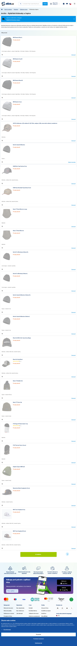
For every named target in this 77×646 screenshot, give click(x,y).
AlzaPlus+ (43, 613)
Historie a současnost (34, 616)
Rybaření (16, 9)
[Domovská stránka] (1, 9)
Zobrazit (73, 55)
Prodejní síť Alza (8, 616)
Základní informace (33, 613)
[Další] (67, 554)
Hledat (45, 3)
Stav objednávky (20, 608)
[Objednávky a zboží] (64, 4)
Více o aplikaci (11, 590)
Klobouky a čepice (33, 9)
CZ (59, 615)
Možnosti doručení (8, 608)
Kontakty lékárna (33, 610)
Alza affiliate (44, 616)
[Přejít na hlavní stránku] (8, 4)
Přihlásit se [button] (55, 4)
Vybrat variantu (71, 162)
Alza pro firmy (44, 608)
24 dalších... (38, 554)
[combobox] (31, 3)
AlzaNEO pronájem (46, 610)
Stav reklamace (20, 610)
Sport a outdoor (8, 9)
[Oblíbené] (67, 4)
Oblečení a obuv (24, 9)
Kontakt (30, 608)
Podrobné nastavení (38, 639)
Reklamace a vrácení (9, 613)
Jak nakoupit (19, 613)
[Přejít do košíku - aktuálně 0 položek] (74, 4)
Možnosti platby (8, 610)
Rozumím (38, 634)
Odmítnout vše (38, 643)
